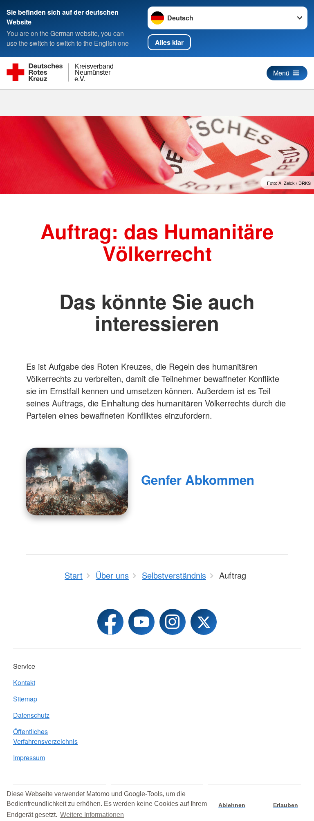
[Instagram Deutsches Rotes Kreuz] (172, 622)
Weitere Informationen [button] (92, 814)
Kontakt (24, 682)
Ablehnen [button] (231, 805)
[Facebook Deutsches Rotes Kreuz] (110, 622)
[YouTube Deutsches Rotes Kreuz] (141, 622)
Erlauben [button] (285, 805)
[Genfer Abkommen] (77, 481)
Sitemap (25, 698)
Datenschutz (31, 715)
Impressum (29, 757)
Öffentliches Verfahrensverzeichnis (45, 736)
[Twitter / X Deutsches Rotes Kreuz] (204, 622)
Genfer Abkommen (197, 479)
